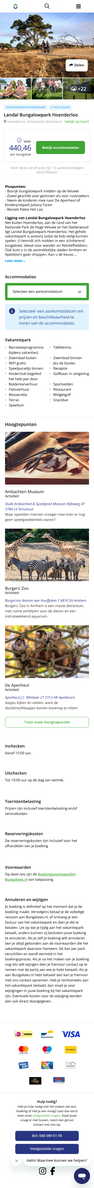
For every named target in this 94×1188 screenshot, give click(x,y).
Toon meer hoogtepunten (47, 722)
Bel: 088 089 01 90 (47, 1135)
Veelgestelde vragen (47, 1148)
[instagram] (42, 1171)
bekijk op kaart (77, 121)
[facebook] (52, 1171)
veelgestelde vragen (46, 1115)
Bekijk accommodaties (60, 147)
